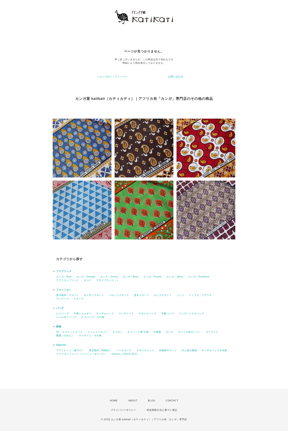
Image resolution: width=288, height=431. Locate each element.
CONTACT (172, 400)
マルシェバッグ (148, 313)
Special (61, 345)
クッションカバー (98, 332)
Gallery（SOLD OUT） (125, 354)
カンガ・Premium (198, 276)
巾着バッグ (167, 313)
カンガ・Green (109, 276)
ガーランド (212, 332)
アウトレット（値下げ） (70, 350)
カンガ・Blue (131, 276)
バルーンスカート (119, 295)
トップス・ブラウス (200, 295)
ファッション (64, 289)
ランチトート (126, 313)
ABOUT (132, 400)
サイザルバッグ (105, 313)
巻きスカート (141, 295)
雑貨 (58, 326)
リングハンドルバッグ (191, 313)
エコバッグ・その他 (92, 317)
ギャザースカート (94, 295)
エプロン (118, 332)
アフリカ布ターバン (189, 332)
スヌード (79, 298)
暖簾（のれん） (65, 335)
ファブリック (64, 271)
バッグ (60, 308)
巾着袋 (157, 332)
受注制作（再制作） (100, 350)
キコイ (87, 280)
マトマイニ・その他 (90, 335)
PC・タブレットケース (69, 332)
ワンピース (62, 298)
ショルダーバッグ (66, 317)
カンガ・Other (175, 276)
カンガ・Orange (86, 276)
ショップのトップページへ (112, 76)
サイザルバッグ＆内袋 (214, 350)
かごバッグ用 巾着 (138, 332)
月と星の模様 (189, 350)
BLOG (151, 400)
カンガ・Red (64, 276)
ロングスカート (163, 295)
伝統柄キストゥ (168, 350)
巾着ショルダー (82, 313)
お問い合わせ (175, 76)
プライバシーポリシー (123, 410)
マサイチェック (145, 350)
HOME (114, 400)
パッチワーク (124, 350)
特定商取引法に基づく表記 (162, 410)
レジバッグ (62, 313)
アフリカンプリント (67, 280)
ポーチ (169, 332)
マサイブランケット (107, 280)
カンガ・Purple (152, 276)
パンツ (180, 295)
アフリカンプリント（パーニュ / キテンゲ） (81, 354)
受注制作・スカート (67, 295)
